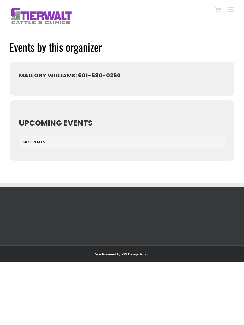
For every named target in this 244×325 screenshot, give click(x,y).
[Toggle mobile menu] (231, 9)
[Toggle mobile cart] (218, 9)
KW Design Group (135, 254)
